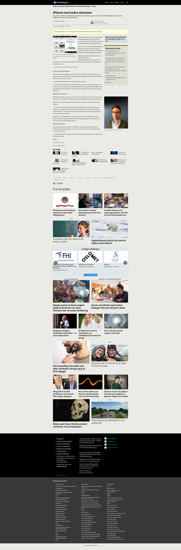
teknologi (72, 178)
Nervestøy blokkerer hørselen (69, 67)
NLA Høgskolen (85, 484)
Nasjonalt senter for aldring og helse (89, 500)
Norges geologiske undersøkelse (88, 522)
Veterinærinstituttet (111, 535)
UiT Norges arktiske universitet (114, 517)
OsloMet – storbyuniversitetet (88, 538)
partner (88, 178)
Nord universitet (85, 512)
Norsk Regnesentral (85, 528)
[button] (56, 263)
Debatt (107, 2)
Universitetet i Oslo (111, 525)
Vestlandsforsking (111, 533)
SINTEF (108, 495)
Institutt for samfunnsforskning (63, 521)
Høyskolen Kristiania (60, 519)
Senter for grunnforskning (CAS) (114, 497)
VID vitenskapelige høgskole (113, 537)
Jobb (122, 2)
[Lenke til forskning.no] (77, 2)
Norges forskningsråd (86, 520)
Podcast (116, 2)
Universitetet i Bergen (112, 521)
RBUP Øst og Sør (111, 488)
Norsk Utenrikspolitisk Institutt (88, 532)
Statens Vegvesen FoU (112, 505)
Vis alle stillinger (90, 275)
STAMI (108, 503)
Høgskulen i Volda (60, 515)
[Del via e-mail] (61, 183)
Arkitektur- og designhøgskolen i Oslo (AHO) (66, 486)
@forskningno (111, 438)
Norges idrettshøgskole (86, 524)
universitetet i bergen (61, 178)
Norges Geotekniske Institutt (88, 516)
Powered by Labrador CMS (90, 545)
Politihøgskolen (110, 484)
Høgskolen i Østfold (60, 513)
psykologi (81, 178)
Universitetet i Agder (111, 519)
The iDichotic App (58, 142)
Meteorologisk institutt (61, 530)
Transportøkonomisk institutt (114, 515)
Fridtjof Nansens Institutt (61, 505)
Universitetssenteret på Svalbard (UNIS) (116, 531)
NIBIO (57, 534)
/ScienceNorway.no (112, 447)
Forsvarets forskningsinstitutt (62, 501)
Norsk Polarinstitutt (85, 526)
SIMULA (109, 493)
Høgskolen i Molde (60, 511)
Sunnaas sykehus (111, 509)
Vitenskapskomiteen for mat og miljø (115, 539)
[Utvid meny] (127, 2)
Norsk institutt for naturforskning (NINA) (90, 534)
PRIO (108, 486)
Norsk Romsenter (85, 530)
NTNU (82, 493)
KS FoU (57, 523)
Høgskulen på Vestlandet (61, 517)
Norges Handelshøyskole (87, 518)
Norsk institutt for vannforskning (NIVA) (90, 536)
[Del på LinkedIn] (59, 183)
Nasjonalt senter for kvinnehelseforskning (91, 504)
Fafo (57, 495)
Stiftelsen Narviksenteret (112, 507)
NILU (57, 540)
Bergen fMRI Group (59, 145)
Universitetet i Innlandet (112, 523)
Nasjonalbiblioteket (85, 495)
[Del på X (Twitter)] (56, 183)
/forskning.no (111, 441)
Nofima (83, 510)
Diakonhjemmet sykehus (61, 490)
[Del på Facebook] (54, 183)
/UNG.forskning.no (112, 444)
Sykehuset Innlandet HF (112, 511)
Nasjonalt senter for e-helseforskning (89, 502)
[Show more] (116, 86)
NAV (57, 532)
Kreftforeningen (59, 525)
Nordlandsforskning (86, 514)
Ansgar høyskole (59, 484)
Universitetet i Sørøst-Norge (113, 529)
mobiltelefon (97, 178)
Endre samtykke (61, 475)
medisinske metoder (109, 178)
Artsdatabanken (59, 488)
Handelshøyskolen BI (60, 507)
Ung (111, 2)
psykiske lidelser (59, 180)
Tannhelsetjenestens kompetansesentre (116, 513)
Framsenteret (59, 503)
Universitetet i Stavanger (112, 527)
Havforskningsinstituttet (61, 509)
